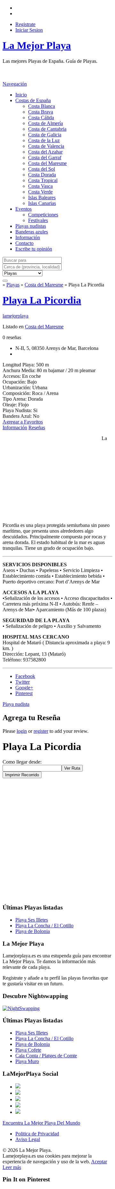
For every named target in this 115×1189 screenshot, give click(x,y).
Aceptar (99, 1161)
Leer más (12, 1167)
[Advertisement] (54, 72)
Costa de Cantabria (47, 129)
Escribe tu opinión (33, 249)
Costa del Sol (41, 169)
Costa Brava (40, 112)
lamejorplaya (15, 316)
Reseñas (36, 427)
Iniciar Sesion (29, 30)
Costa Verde (40, 191)
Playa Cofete (28, 1050)
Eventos (23, 209)
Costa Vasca (40, 186)
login (22, 731)
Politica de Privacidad (37, 1133)
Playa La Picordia (42, 300)
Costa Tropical (42, 180)
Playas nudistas (30, 226)
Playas (12, 284)
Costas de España (33, 100)
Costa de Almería (45, 123)
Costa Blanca (41, 106)
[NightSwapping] (21, 1008)
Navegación (15, 84)
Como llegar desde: (22, 762)
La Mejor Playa (37, 45)
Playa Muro (27, 1061)
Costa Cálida (41, 117)
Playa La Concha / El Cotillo (44, 925)
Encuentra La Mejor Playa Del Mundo (41, 1123)
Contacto (24, 243)
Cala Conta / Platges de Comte (46, 1055)
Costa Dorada (42, 174)
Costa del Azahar (45, 151)
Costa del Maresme (47, 163)
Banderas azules (31, 231)
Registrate (25, 24)
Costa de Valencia (46, 146)
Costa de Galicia (44, 134)
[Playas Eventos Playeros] (22, 273)
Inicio (21, 94)
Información (27, 237)
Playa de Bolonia (32, 931)
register (41, 731)
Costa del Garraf (44, 157)
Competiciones (43, 214)
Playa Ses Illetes (31, 920)
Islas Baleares (42, 197)
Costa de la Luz (44, 140)
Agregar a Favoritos (23, 421)
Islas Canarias (42, 203)
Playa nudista (16, 704)
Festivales (38, 220)
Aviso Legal (27, 1139)
